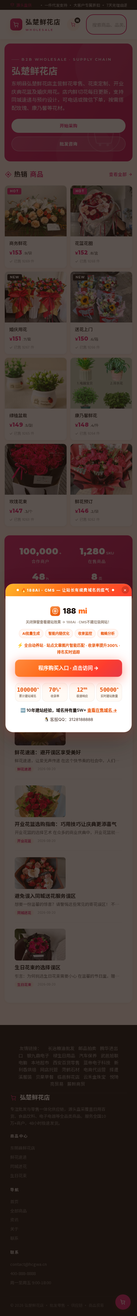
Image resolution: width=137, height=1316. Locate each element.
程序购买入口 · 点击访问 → (69, 669)
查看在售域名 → (102, 710)
